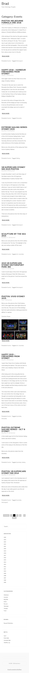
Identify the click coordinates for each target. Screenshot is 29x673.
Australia (21, 254)
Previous (6, 515)
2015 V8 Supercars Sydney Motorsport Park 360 (13, 265)
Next (14, 518)
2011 (5, 569)
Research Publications (8, 623)
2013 (5, 564)
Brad (5, 3)
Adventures (6, 595)
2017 (5, 555)
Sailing (18, 158)
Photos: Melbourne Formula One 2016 (12, 22)
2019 (5, 551)
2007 (5, 578)
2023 (5, 542)
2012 (5, 566)
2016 (5, 557)
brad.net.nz (17, 663)
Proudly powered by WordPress (14, 669)
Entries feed (6, 638)
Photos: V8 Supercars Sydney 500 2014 (14, 472)
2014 (5, 562)
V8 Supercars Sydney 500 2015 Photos (13, 168)
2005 (5, 582)
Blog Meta (6, 599)
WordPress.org (7, 642)
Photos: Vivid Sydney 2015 (13, 297)
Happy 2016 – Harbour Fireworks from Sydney (14, 72)
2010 (5, 571)
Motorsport (19, 61)
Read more (5, 56)
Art (17, 254)
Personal (6, 604)
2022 (5, 544)
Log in (5, 635)
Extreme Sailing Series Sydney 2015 (14, 128)
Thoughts (6, 608)
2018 (5, 553)
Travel (5, 610)
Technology (6, 606)
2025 (5, 537)
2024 (5, 539)
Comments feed (7, 640)
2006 (5, 580)
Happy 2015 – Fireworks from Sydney (11, 356)
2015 (5, 560)
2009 (5, 573)
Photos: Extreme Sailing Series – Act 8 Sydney (13, 429)
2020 (5, 548)
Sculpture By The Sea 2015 (14, 235)
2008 (5, 575)
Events (9, 61)
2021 (5, 546)
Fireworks (19, 118)
